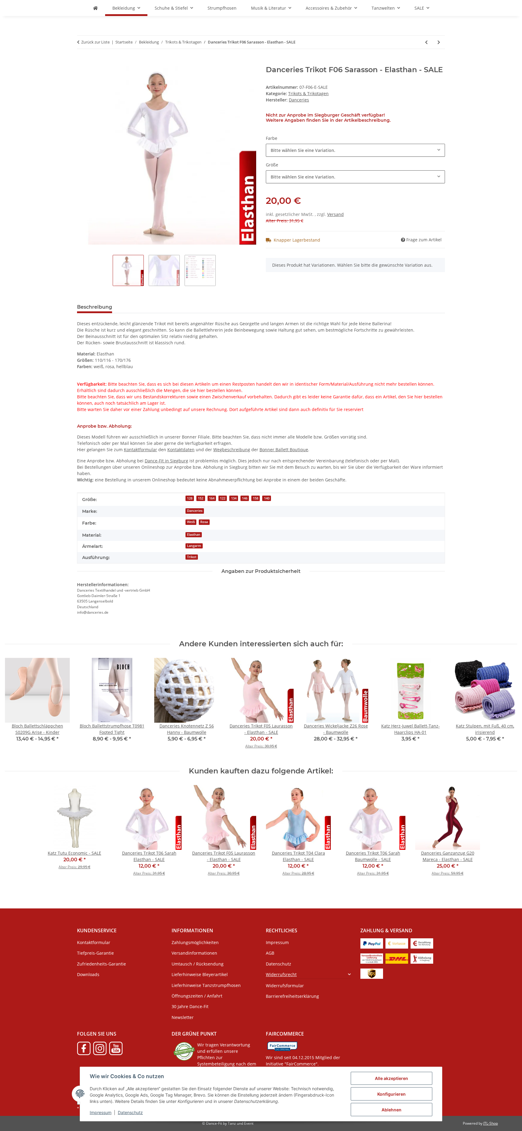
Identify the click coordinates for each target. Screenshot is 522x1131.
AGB (270, 953)
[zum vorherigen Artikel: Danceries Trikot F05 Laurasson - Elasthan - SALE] (426, 42)
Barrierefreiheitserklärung (292, 996)
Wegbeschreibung (231, 449)
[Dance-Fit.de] (95, 8)
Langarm (194, 546)
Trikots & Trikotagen (308, 93)
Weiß (191, 522)
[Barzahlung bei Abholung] (422, 943)
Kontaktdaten (181, 449)
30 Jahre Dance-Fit (190, 1006)
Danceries (194, 511)
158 (255, 498)
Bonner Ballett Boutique (283, 449)
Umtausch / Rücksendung (198, 964)
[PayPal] (371, 943)
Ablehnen (391, 1109)
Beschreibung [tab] (94, 307)
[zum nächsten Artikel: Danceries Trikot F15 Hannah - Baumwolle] (439, 42)
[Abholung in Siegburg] (422, 958)
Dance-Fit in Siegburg (166, 461)
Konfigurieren (391, 1094)
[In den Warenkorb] (82, 62)
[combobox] (355, 150)
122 (222, 498)
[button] (308, 974)
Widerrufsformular (285, 985)
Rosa (204, 522)
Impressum (100, 1112)
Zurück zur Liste (95, 42)
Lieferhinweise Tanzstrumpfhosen (206, 985)
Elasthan (193, 534)
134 (234, 498)
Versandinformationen (194, 953)
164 (211, 498)
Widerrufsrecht (281, 974)
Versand (335, 214)
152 (200, 498)
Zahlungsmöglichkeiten (195, 942)
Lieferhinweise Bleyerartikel (200, 974)
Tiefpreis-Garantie (95, 953)
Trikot (191, 557)
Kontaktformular (140, 449)
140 (266, 498)
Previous (15, 707)
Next (507, 707)
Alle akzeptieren (391, 1078)
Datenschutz (130, 1112)
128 (189, 498)
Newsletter (183, 1017)
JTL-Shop (490, 1123)
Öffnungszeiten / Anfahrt (197, 996)
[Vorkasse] (396, 943)
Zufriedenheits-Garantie (101, 964)
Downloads (88, 974)
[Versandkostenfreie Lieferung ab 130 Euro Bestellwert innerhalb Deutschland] (371, 958)
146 (244, 498)
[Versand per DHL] (396, 958)
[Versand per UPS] (371, 973)
